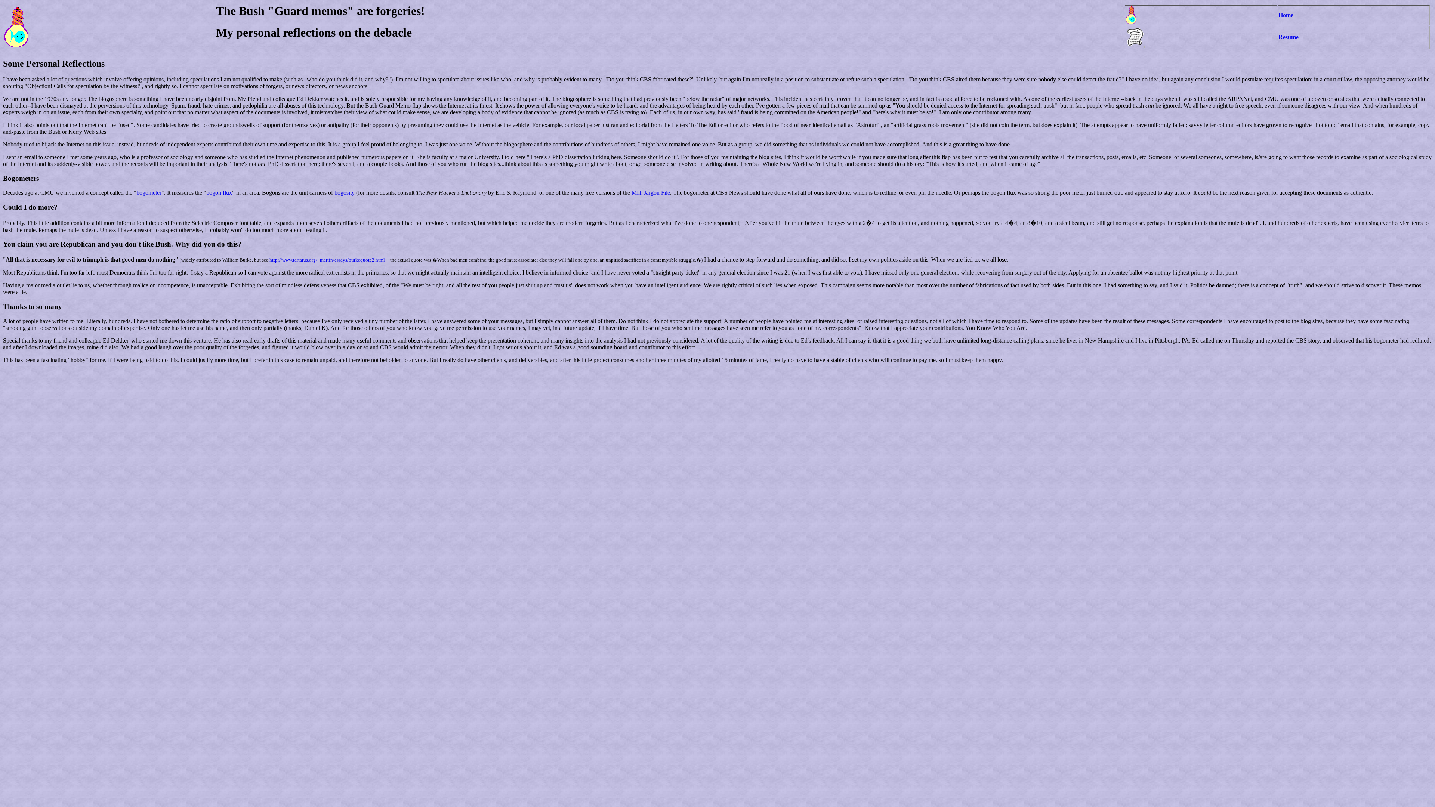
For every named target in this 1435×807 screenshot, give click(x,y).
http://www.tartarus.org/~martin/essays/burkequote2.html (327, 260)
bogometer (148, 192)
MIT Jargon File (651, 192)
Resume (1288, 37)
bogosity (344, 192)
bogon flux (219, 192)
